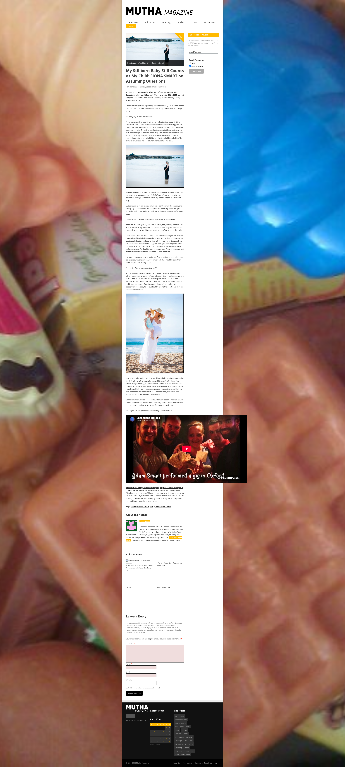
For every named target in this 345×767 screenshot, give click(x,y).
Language (178, 741)
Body (187, 727)
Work (177, 755)
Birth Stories (149, 22)
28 (163, 741)
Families (180, 22)
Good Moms (179, 737)
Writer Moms (185, 755)
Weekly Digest (197, 66)
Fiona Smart (143, 506)
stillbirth (167, 506)
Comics (194, 22)
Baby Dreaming (180, 723)
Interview (189, 737)
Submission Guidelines (203, 763)
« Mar (152, 744)
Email (129, 672)
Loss (131, 26)
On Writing (189, 744)
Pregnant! (178, 751)
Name (129, 664)
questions (158, 506)
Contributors (187, 763)
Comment (130, 643)
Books (177, 730)
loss (151, 506)
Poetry (186, 748)
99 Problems (209, 22)
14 (163, 735)
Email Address (195, 52)
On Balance (179, 744)
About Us (133, 22)
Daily (193, 63)
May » (158, 744)
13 (160, 735)
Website (129, 680)
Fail (127, 587)
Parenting (166, 22)
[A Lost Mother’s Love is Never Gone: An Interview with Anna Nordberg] (139, 563)
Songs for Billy (162, 587)
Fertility (134, 506)
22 (166, 738)
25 (154, 741)
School (186, 751)
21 (163, 738)
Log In (217, 763)
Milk (190, 741)
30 (169, 741)
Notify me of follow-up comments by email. (144, 688)
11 (154, 735)
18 (154, 738)
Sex (192, 751)
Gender (185, 734)
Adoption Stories (181, 720)
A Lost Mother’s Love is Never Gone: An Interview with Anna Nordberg (139, 566)
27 (160, 741)
